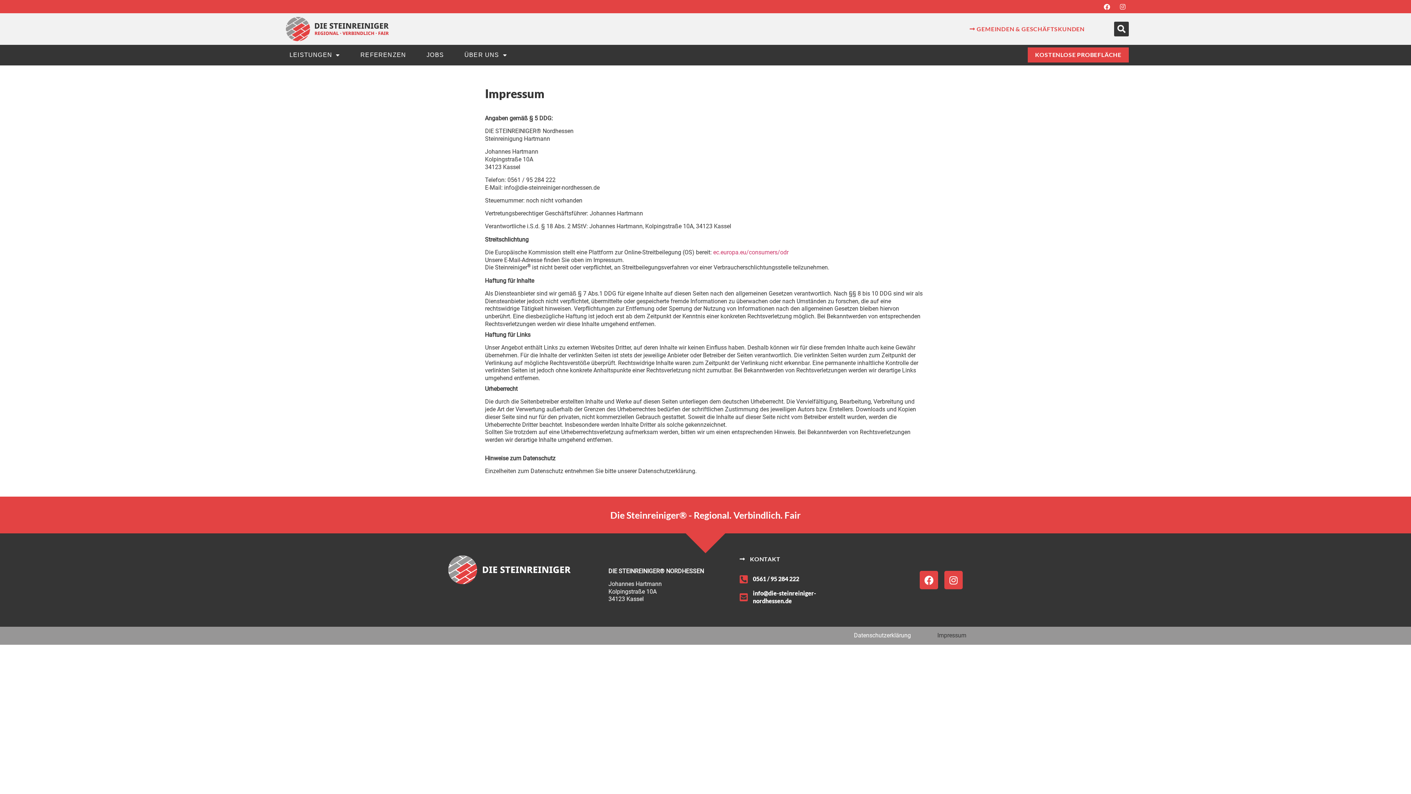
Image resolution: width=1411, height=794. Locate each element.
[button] (1121, 29)
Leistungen (311, 55)
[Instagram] (1122, 6)
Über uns (481, 55)
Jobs (435, 55)
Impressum (951, 635)
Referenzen (383, 55)
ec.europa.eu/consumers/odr (751, 252)
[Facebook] (1107, 6)
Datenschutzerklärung (882, 635)
